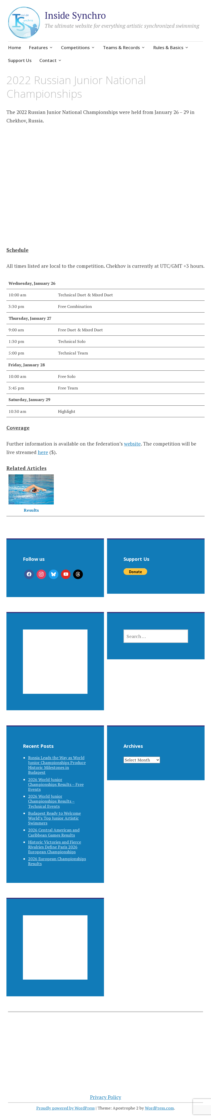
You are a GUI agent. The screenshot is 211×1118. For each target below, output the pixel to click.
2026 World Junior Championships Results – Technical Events (51, 801)
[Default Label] (66, 574)
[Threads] (78, 574)
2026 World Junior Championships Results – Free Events (56, 784)
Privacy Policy (105, 1097)
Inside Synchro (75, 15)
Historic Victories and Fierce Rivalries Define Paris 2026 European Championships (54, 847)
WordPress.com (159, 1108)
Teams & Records (121, 47)
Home (14, 47)
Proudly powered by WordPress (65, 1108)
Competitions (75, 47)
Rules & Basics (168, 47)
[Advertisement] (105, 183)
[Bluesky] (53, 574)
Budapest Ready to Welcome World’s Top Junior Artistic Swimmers (54, 818)
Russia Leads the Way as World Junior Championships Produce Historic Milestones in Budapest (57, 765)
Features (38, 47)
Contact (48, 60)
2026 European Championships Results (57, 861)
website (132, 443)
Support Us (20, 60)
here (43, 452)
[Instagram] (41, 574)
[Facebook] (29, 574)
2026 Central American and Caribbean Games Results (54, 832)
